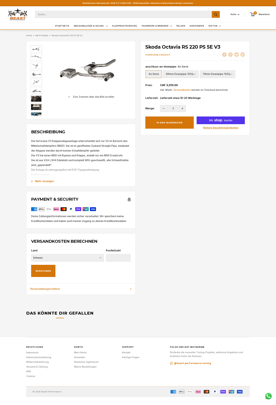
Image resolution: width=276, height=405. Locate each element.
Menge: (150, 108)
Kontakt (126, 352)
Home (29, 35)
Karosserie (197, 26)
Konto (234, 14)
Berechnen (43, 271)
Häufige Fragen (130, 357)
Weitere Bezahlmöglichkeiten (220, 127)
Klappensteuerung (124, 26)
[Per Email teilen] (242, 54)
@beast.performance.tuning (192, 363)
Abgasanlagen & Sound (89, 26)
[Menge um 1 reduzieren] (163, 108)
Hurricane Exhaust (157, 54)
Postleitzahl (113, 250)
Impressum (32, 352)
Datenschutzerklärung (38, 357)
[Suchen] (216, 14)
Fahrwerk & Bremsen (155, 26)
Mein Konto (80, 352)
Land (34, 250)
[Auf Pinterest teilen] (230, 54)
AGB (28, 371)
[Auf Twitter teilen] (236, 54)
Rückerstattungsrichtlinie (45, 288)
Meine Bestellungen (85, 366)
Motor (213, 26)
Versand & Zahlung (37, 366)
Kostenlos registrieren (86, 362)
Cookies (30, 376)
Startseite (62, 26)
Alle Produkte (41, 35)
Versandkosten (182, 89)
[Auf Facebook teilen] (224, 54)
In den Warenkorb (170, 122)
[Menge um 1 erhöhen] (182, 108)
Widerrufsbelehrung (37, 362)
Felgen (180, 26)
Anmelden (79, 357)
